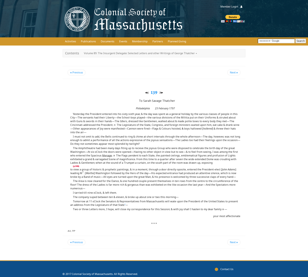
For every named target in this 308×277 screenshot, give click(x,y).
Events (123, 41)
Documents (107, 41)
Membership (140, 41)
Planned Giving (177, 41)
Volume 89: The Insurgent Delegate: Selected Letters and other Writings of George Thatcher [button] (139, 53)
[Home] (123, 18)
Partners (157, 41)
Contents (72, 53)
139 (154, 92)
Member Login (229, 6)
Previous (76, 72)
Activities (70, 41)
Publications (88, 41)
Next (234, 72)
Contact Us (226, 269)
